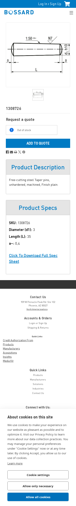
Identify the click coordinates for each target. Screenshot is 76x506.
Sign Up (55, 4)
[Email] (11, 152)
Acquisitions (10, 352)
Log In (42, 4)
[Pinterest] (23, 152)
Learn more (15, 463)
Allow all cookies (38, 497)
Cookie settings (38, 475)
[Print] (15, 152)
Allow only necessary (38, 486)
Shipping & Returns (38, 327)
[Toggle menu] (69, 12)
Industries (38, 388)
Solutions (38, 384)
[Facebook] (7, 152)
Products (8, 344)
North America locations (37, 309)
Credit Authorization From (18, 340)
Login (32, 323)
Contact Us (38, 393)
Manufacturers (11, 348)
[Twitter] (19, 152)
